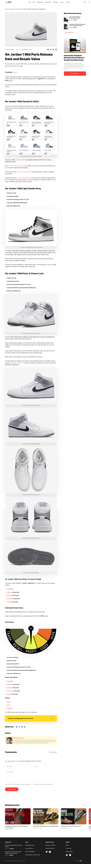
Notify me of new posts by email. (43, 784)
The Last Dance (20, 160)
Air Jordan (18, 9)
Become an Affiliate (50, 845)
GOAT (8, 705)
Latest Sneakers (12, 9)
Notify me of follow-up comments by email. (18, 784)
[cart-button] (84, 2)
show (14, 72)
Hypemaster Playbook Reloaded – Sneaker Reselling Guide (77, 25)
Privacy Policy (69, 851)
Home (6, 9)
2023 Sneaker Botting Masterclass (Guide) (74, 17)
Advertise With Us (50, 848)
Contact (62, 2)
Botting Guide (40, 2)
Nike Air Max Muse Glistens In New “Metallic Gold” (46, 826)
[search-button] (89, 2)
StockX (9, 702)
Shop (34, 2)
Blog (30, 2)
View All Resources (69, 32)
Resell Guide (48, 2)
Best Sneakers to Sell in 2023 (32, 854)
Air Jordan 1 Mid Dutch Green (16, 165)
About (67, 845)
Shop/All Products (30, 845)
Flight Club (10, 708)
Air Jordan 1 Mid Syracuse (23, 171)
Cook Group (55, 2)
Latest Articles (29, 848)
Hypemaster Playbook (16, 363)
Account (67, 2)
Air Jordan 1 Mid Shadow (23, 177)
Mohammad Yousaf (18, 738)
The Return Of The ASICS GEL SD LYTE (71, 826)
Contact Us (69, 848)
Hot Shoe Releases (30, 851)
